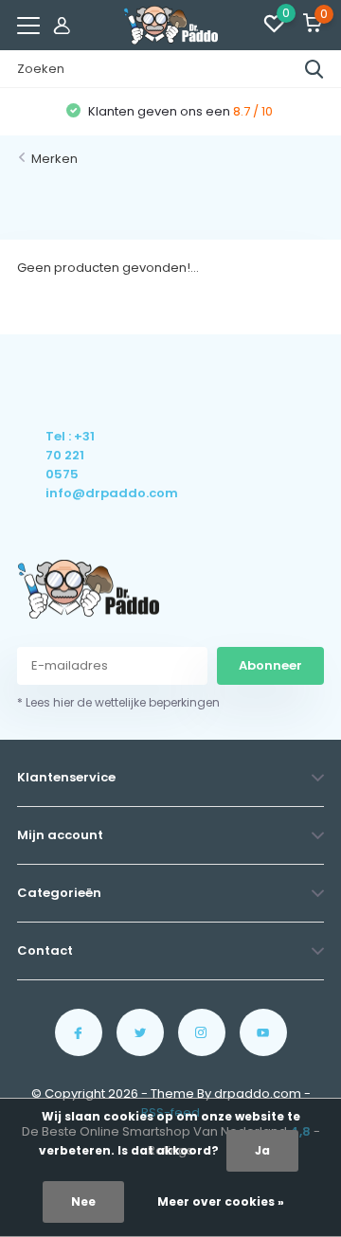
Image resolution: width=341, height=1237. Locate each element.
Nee (83, 1201)
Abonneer (270, 665)
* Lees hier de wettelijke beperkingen (118, 702)
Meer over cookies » (220, 1201)
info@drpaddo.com (71, 493)
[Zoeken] (314, 69)
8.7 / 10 (253, 111)
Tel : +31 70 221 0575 (70, 455)
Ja (262, 1150)
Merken (54, 159)
